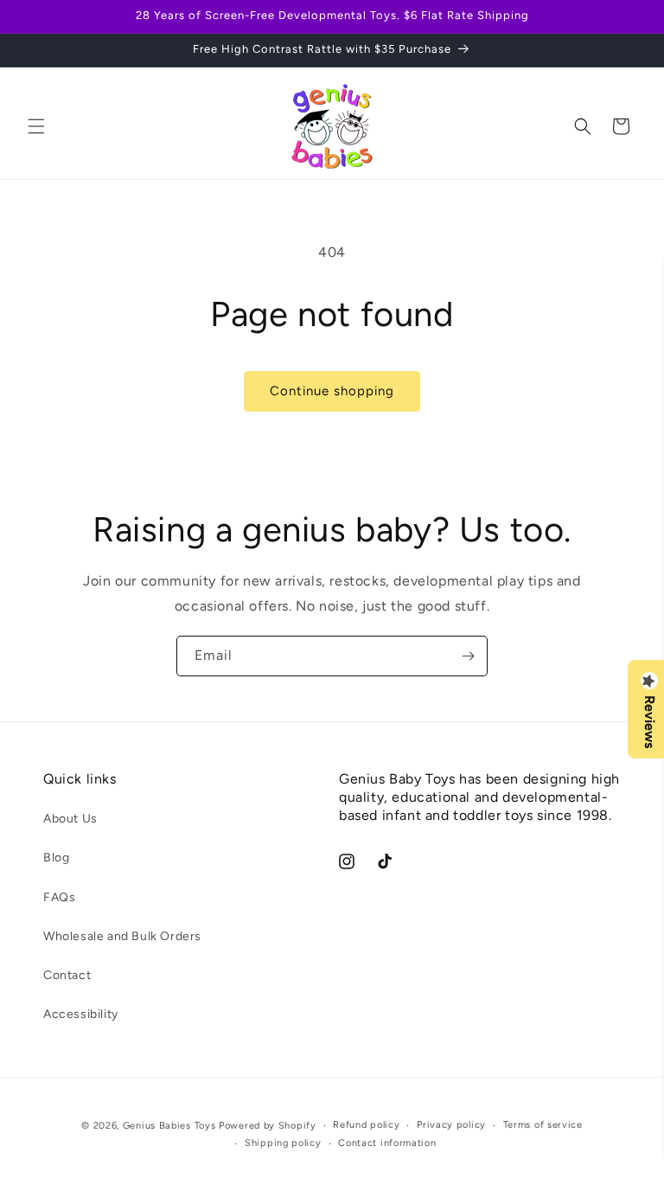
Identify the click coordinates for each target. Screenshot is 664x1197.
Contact (67, 975)
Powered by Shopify (267, 1125)
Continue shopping (332, 391)
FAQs (59, 897)
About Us (70, 818)
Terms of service (543, 1124)
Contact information (387, 1143)
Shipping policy (283, 1143)
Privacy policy (451, 1124)
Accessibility (80, 1014)
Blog (56, 857)
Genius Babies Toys (169, 1125)
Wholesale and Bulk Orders (122, 936)
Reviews (649, 721)
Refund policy (366, 1124)
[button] (36, 126)
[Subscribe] (468, 656)
